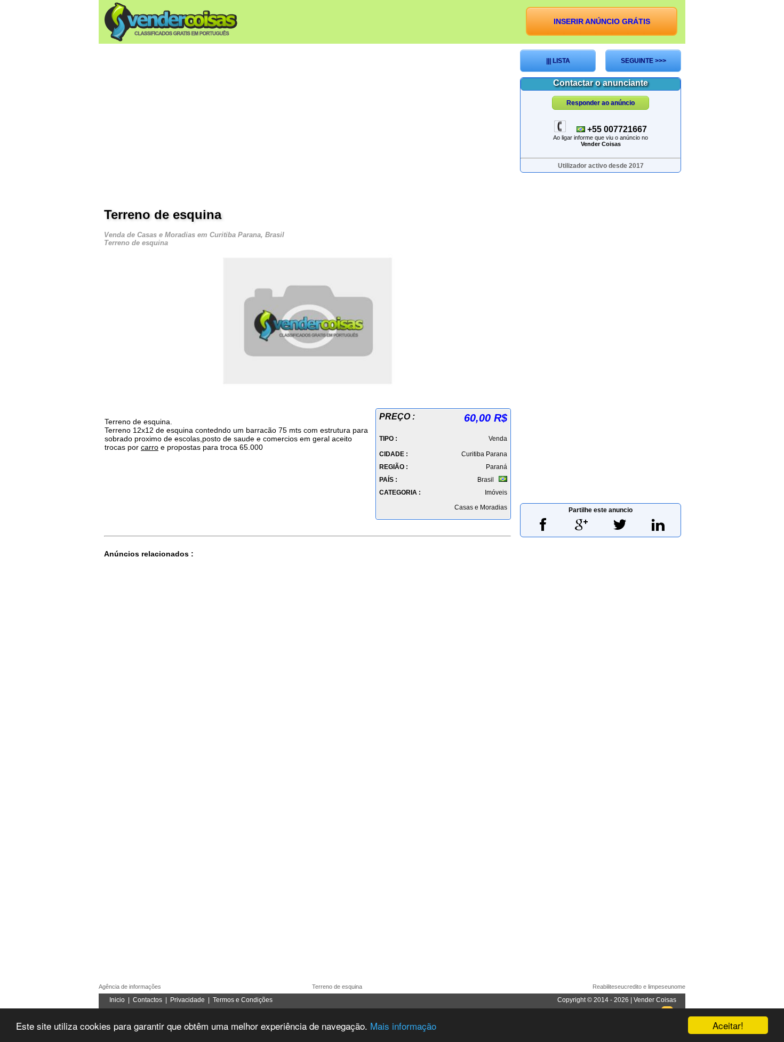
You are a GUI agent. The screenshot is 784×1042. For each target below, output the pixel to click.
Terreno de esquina (337, 986)
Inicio (117, 1000)
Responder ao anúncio (600, 103)
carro (149, 447)
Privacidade (187, 1000)
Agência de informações (130, 986)
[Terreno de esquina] (308, 385)
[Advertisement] (307, 124)
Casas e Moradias (480, 507)
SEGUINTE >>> (643, 60)
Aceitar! (728, 1025)
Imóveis (496, 492)
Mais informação (403, 1025)
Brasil (485, 479)
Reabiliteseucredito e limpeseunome (639, 986)
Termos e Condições (243, 1000)
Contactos (147, 1000)
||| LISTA (558, 60)
